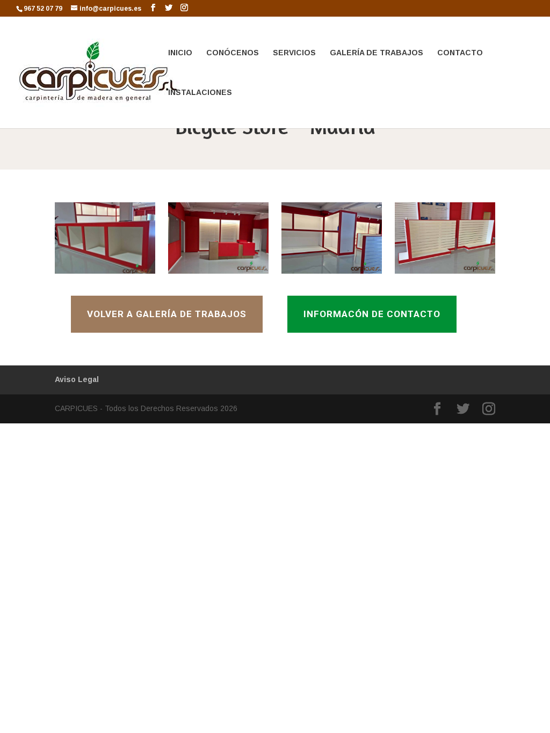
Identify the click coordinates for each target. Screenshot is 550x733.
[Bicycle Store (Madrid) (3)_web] (331, 273)
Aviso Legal (77, 379)
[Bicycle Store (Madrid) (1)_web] (105, 273)
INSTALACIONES (200, 93)
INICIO (180, 53)
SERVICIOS (294, 53)
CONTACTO (460, 53)
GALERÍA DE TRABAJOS (376, 53)
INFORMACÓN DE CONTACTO (371, 314)
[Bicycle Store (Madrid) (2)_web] (218, 273)
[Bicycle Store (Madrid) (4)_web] (445, 273)
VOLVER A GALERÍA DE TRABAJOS (167, 314)
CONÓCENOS (232, 53)
